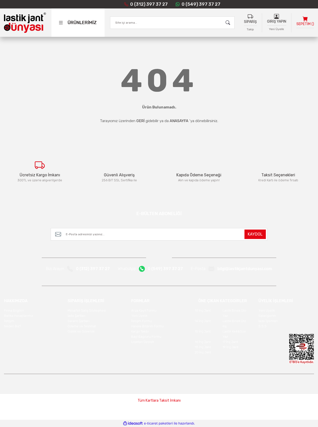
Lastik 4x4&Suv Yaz (234, 334)
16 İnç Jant (203, 342)
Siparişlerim (267, 316)
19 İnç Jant (230, 347)
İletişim (9, 321)
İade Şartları (76, 316)
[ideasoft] (133, 423)
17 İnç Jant (230, 342)
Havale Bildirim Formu (147, 326)
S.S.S (262, 326)
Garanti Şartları (78, 321)
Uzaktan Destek (142, 342)
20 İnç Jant (203, 352)
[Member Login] (276, 16)
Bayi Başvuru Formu (146, 336)
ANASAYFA (179, 121)
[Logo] (25, 22)
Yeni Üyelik (276, 29)
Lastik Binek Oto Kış (234, 323)
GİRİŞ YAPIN (276, 21)
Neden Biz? (12, 326)
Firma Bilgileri (14, 310)
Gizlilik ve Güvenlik (81, 331)
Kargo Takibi (140, 331)
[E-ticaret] (158, 423)
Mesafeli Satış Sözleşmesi (87, 310)
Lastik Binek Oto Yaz (234, 313)
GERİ (140, 121)
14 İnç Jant (203, 321)
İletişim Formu (141, 321)
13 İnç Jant (203, 310)
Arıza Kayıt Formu (144, 310)
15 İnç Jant (203, 331)
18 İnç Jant (203, 347)
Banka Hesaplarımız (18, 316)
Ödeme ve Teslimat (82, 326)
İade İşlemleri (268, 321)
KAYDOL (255, 234)
